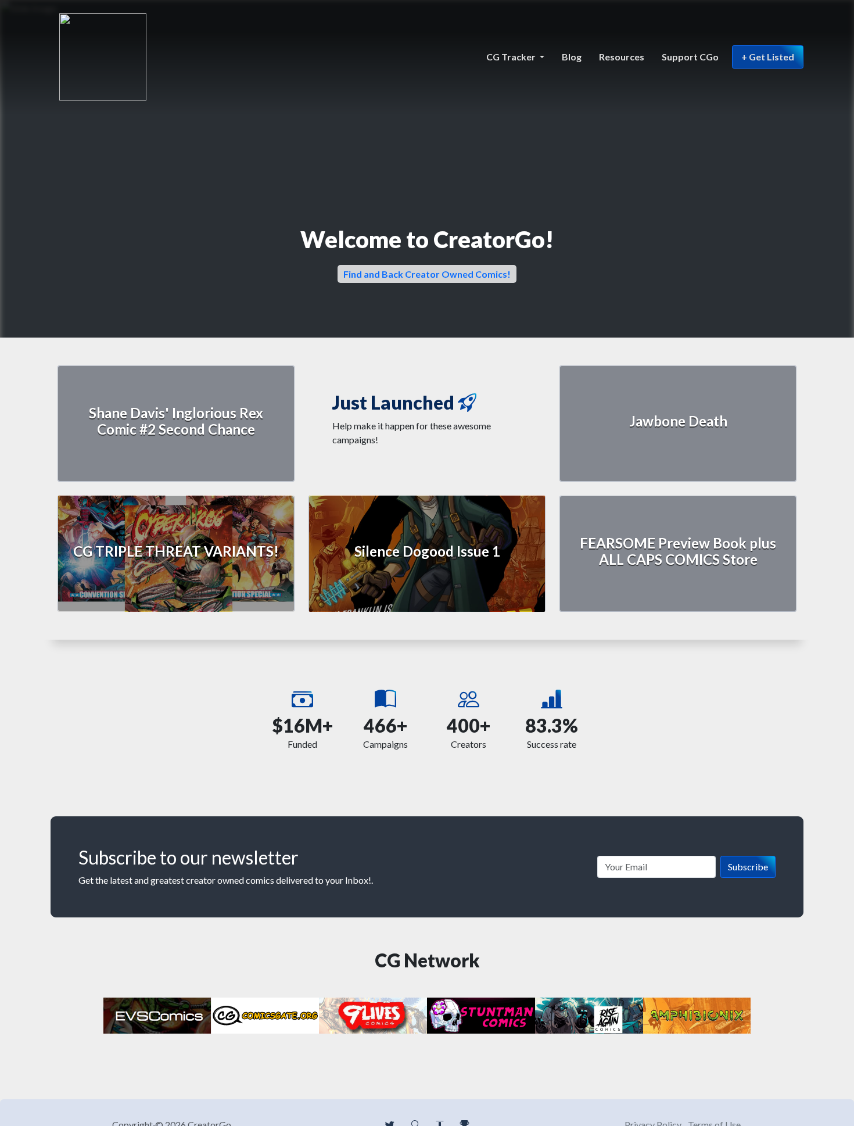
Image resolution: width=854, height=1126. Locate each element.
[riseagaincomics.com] (589, 1014)
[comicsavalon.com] (481, 1014)
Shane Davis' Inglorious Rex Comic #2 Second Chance (176, 421)
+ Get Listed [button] (767, 56)
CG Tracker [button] (511, 56)
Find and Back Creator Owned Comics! (427, 273)
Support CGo (690, 56)
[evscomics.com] (157, 1014)
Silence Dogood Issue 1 (427, 551)
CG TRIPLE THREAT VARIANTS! (176, 551)
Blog (572, 56)
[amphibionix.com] (697, 1014)
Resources (621, 56)
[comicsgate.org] (265, 1014)
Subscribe (748, 866)
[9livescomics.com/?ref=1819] (373, 1014)
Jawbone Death (678, 421)
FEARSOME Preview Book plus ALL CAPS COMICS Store (678, 551)
